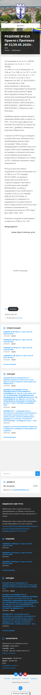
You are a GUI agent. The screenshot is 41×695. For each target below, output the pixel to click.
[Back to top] (20, 688)
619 (6, 309)
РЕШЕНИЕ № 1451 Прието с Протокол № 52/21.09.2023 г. (18, 357)
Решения (19, 318)
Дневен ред (16, 678)
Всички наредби (9, 437)
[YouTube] (25, 674)
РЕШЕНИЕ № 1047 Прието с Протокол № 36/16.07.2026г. (17, 554)
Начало (7, 50)
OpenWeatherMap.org (21, 490)
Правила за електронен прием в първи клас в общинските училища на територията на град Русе (20, 429)
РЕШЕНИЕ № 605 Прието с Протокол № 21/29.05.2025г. (17, 341)
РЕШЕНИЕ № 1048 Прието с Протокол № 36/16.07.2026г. (17, 545)
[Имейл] (16, 674)
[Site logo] (20, 19)
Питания (7, 678)
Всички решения (9, 364)
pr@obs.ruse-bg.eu (8, 653)
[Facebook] (20, 674)
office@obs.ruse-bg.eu (10, 665)
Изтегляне (13, 309)
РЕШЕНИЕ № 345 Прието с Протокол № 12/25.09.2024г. (17, 349)
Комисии (25, 678)
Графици (34, 678)
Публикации (16, 50)
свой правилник (20, 531)
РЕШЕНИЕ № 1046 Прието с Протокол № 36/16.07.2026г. (17, 563)
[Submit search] (37, 473)
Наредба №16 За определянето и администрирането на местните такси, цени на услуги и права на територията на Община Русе (19, 381)
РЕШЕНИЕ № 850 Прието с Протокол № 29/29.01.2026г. (17, 333)
